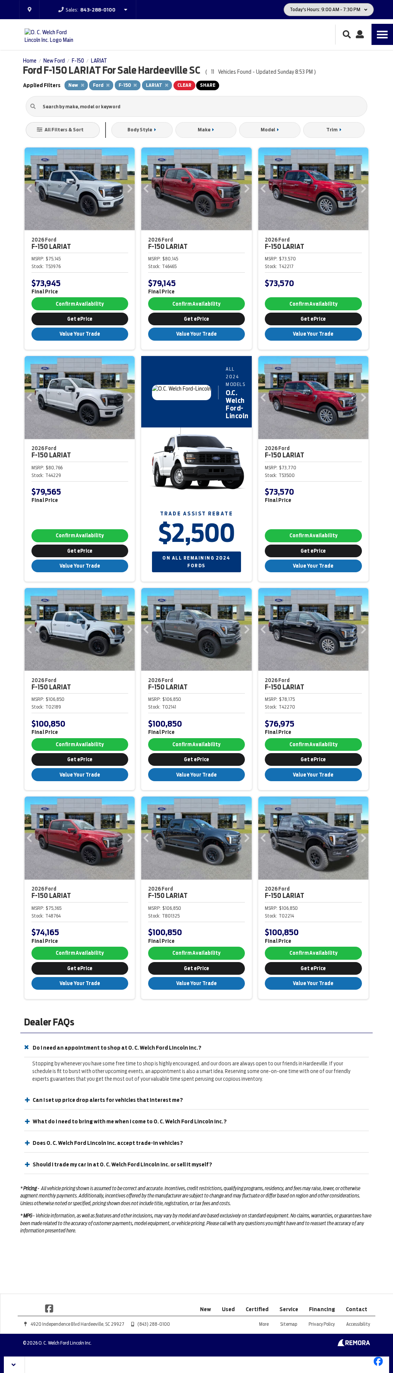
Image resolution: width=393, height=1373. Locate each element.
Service (288, 1309)
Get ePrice (79, 319)
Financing (322, 1309)
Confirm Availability (80, 304)
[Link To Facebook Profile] (49, 1308)
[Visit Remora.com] (353, 1344)
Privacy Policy (322, 1324)
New (205, 1309)
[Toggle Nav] (382, 34)
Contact (356, 1309)
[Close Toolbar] (14, 1364)
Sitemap (288, 1324)
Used (228, 1309)
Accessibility (358, 1324)
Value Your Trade (79, 334)
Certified (257, 1309)
